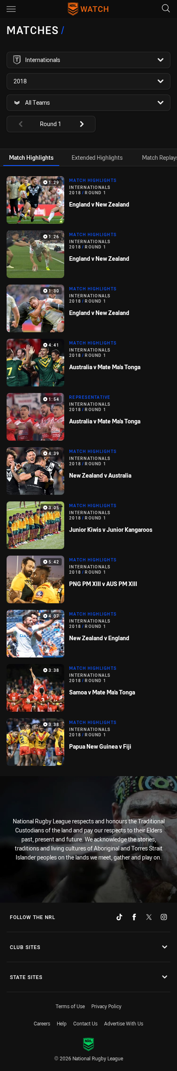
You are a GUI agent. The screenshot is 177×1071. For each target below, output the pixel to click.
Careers (42, 1023)
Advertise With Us (123, 1023)
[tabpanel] (88, 471)
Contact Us (85, 1023)
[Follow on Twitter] (149, 917)
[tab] (31, 157)
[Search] (165, 9)
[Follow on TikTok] (119, 917)
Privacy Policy (106, 1006)
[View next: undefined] (85, 124)
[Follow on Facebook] (134, 917)
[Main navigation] (11, 9)
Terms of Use (70, 1006)
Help (62, 1023)
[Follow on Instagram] (164, 917)
